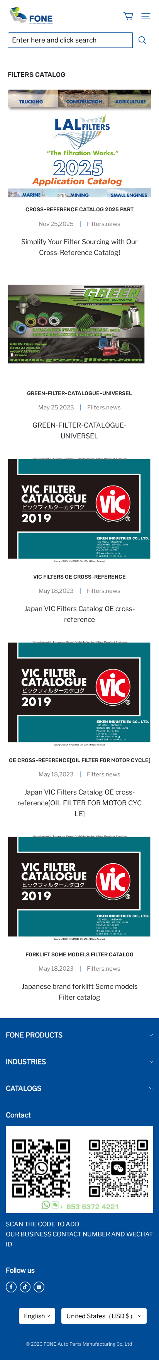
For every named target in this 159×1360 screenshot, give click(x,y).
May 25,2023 (56, 407)
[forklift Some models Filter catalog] (79, 888)
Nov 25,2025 (56, 224)
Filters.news (103, 224)
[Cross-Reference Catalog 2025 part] (79, 143)
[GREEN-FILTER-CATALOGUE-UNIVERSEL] (79, 327)
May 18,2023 (56, 590)
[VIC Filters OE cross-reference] (79, 511)
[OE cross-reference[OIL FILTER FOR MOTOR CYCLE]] (79, 694)
